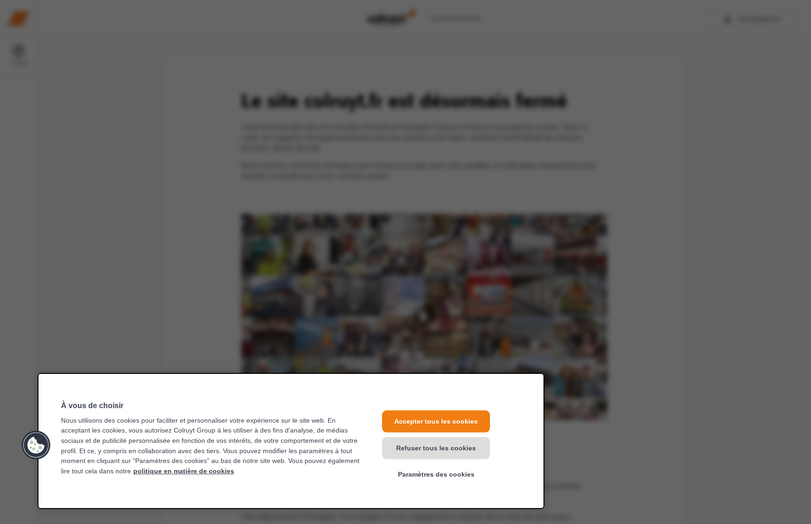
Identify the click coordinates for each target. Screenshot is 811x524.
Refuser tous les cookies (436, 447)
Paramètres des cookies (436, 474)
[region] (291, 441)
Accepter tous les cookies (436, 421)
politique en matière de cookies (183, 471)
